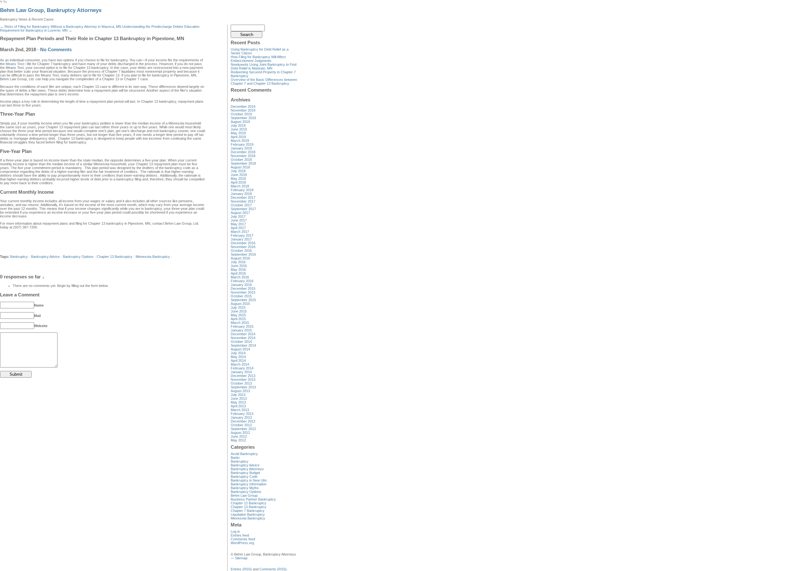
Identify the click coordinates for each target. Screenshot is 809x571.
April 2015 (238, 319)
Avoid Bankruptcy (244, 454)
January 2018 (241, 194)
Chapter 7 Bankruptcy (248, 511)
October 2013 (241, 383)
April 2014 (238, 360)
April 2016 (238, 273)
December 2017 (243, 197)
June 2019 (239, 129)
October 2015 (241, 296)
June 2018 (239, 175)
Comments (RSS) (273, 569)
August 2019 (240, 122)
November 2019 (243, 110)
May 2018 (238, 178)
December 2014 (243, 334)
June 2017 (239, 220)
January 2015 (241, 330)
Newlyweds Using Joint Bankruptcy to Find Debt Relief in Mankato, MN (263, 66)
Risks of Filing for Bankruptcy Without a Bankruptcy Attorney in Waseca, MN (62, 26)
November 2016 (243, 247)
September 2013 (243, 387)
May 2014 (238, 357)
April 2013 (238, 406)
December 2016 (243, 243)
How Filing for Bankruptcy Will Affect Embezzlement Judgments (258, 59)
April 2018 (238, 182)
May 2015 (238, 315)
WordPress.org (242, 543)
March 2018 (240, 186)
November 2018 (243, 156)
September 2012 (243, 429)
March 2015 (240, 323)
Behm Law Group (244, 495)
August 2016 (240, 258)
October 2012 (241, 425)
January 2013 (241, 417)
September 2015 (243, 300)
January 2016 (241, 285)
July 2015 (238, 307)
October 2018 (241, 159)
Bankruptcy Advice (45, 256)
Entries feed (240, 535)
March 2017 (240, 232)
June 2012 (239, 436)
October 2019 (241, 114)
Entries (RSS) (241, 569)
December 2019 (243, 106)
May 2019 (238, 133)
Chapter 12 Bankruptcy (248, 503)
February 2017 (242, 235)
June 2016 (239, 266)
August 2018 (240, 167)
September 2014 (243, 345)
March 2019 (240, 141)
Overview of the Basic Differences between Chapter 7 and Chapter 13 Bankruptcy (264, 81)
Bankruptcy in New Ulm (249, 480)
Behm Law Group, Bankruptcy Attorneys (50, 10)
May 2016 (238, 269)
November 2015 (243, 292)
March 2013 (240, 410)
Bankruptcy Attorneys (247, 469)
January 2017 (241, 239)
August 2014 (240, 349)
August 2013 (240, 391)
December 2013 (243, 376)
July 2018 (238, 171)
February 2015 (242, 326)
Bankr (235, 457)
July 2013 (238, 395)
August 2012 (240, 432)
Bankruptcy (19, 256)
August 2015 (240, 304)
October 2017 (241, 205)
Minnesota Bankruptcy (153, 256)
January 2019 (241, 148)
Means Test (15, 64)
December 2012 (243, 421)
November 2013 (243, 379)
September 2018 (243, 163)
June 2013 (239, 398)
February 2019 (242, 144)
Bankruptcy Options (78, 256)
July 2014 (238, 353)
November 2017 (243, 201)
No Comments (56, 49)
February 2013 (242, 414)
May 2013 (238, 402)
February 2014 (242, 368)
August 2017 (240, 213)
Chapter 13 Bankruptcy (114, 256)
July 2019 (238, 125)
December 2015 (243, 288)
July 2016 (238, 262)
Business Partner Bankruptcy (253, 499)
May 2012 (238, 440)
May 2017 (238, 224)
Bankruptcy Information (248, 484)
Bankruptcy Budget (245, 473)
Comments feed (243, 539)
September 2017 (243, 209)
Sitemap (241, 558)
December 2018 (243, 152)
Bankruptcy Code (244, 476)
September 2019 (243, 118)
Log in (235, 531)
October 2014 (241, 341)
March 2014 (240, 364)
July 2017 (238, 216)
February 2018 (242, 190)
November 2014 (243, 338)
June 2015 (239, 311)
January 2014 (241, 372)
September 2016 (243, 254)
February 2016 (242, 281)
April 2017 (238, 228)
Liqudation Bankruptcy (248, 514)
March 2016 (240, 277)
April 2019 (238, 137)
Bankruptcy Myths (245, 488)
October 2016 (241, 250)
